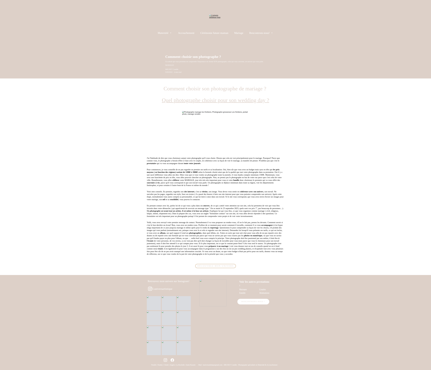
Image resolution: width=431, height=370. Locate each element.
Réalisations (264, 293)
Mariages (243, 289)
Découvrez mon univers (215, 266)
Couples (262, 289)
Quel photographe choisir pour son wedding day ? (215, 100)
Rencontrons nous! (259, 32)
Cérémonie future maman (214, 32)
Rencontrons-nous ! (253, 301)
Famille (242, 293)
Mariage (238, 32)
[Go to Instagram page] (165, 360)
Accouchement (186, 32)
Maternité (163, 32)
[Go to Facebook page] (172, 360)
